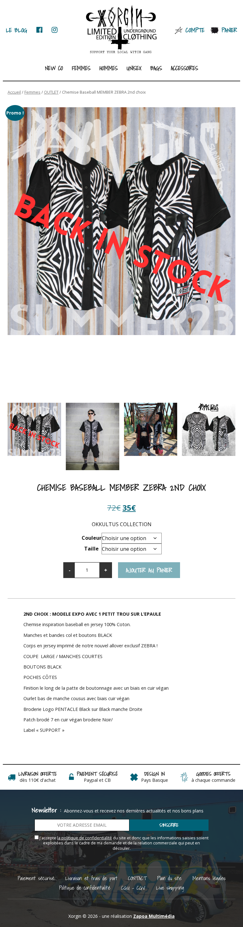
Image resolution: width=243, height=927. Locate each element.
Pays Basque (154, 780)
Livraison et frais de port (91, 878)
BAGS (156, 68)
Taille (91, 548)
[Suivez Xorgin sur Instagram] (54, 30)
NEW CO (54, 68)
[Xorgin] (121, 29)
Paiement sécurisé (36, 878)
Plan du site (169, 878)
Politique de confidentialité (84, 887)
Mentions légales (209, 878)
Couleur (92, 537)
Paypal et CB (97, 780)
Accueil (14, 92)
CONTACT (137, 878)
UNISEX (134, 68)
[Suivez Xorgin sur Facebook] (39, 30)
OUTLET (51, 92)
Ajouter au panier (149, 570)
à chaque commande (213, 780)
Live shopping (170, 887)
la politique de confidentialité (84, 838)
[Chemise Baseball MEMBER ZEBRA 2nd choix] (121, 221)
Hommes (108, 68)
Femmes (81, 68)
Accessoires (184, 68)
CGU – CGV (133, 887)
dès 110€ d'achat (38, 780)
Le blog (16, 30)
